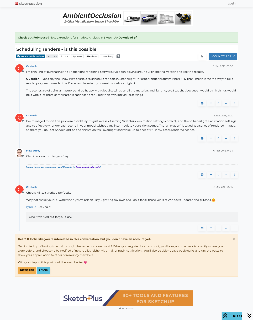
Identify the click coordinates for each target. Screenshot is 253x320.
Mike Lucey (33, 150)
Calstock (31, 66)
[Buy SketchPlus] (126, 298)
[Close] (234, 239)
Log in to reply (223, 56)
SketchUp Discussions (32, 56)
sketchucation (30, 3)
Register (27, 270)
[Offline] (20, 152)
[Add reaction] (202, 103)
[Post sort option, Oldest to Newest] (202, 56)
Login (43, 270)
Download (126, 37)
